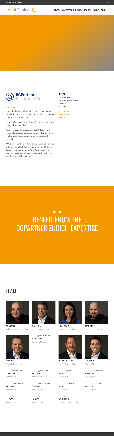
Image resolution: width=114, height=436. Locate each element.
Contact (96, 10)
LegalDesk (87, 10)
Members (57, 10)
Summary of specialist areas (72, 10)
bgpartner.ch (63, 117)
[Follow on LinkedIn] (107, 2)
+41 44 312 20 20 (65, 111)
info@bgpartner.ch (65, 114)
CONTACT (49, 239)
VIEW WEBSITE (67, 239)
